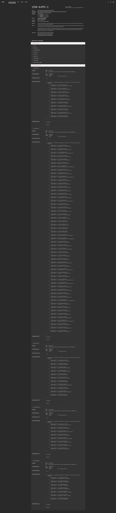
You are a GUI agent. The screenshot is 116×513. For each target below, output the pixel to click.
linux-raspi (35, 60)
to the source (77, 7)
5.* (47, 78)
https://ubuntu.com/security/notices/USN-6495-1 (45, 10)
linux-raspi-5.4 (36, 460)
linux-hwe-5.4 (36, 128)
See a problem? (68, 6)
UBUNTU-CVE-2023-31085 (42, 18)
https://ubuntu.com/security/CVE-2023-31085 (45, 34)
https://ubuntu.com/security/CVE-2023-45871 (45, 35)
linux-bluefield (36, 50)
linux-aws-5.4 (36, 68)
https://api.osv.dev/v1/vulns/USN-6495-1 (44, 12)
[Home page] (3, 2)
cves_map (48, 122)
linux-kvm (35, 56)
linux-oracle (36, 58)
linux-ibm (35, 52)
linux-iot (35, 54)
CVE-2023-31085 (40, 14)
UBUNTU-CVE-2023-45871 (42, 19)
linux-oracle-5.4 (36, 407)
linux (34, 45)
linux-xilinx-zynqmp (37, 62)
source (48, 124)
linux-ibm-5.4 (36, 343)
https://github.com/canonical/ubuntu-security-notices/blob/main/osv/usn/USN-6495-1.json (51, 11)
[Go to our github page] (113, 2)
